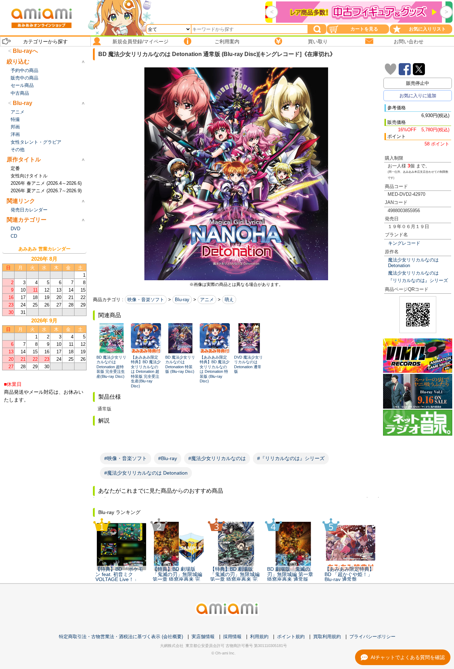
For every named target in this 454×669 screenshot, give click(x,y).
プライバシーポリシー (372, 636)
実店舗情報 (203, 636)
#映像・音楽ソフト (125, 458)
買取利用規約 (327, 636)
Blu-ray (182, 299)
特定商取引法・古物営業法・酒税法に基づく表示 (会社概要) (121, 636)
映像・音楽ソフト (145, 299)
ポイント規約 (291, 636)
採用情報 (232, 636)
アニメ (207, 299)
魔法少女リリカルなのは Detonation (413, 262)
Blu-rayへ (25, 51)
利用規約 (259, 636)
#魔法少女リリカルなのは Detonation (146, 473)
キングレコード (404, 243)
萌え (229, 299)
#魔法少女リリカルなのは (217, 458)
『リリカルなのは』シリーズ (418, 280)
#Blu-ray (167, 458)
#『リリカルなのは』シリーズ (291, 458)
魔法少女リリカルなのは (413, 273)
